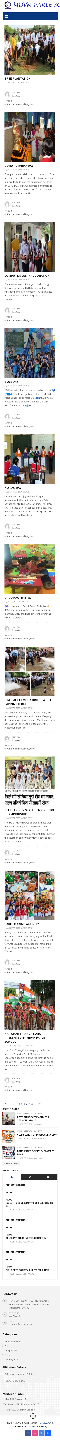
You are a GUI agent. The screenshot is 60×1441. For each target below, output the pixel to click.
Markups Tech (37, 1426)
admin (17, 96)
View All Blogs (12, 1163)
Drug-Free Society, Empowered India (27, 1270)
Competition (11, 1350)
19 (40, 1104)
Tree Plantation (17, 78)
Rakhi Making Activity (21, 924)
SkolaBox (45, 1422)
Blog (34, 1113)
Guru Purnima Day (18, 166)
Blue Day (11, 382)
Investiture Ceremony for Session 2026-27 (33, 1118)
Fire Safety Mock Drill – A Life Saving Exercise (28, 702)
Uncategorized (12, 1359)
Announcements (24, 1113)
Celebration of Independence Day (37, 1134)
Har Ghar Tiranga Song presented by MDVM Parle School (24, 1037)
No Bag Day (12, 488)
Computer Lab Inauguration (27, 275)
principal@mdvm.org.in (20, 1324)
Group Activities (17, 598)
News (39, 1113)
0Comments (23, 82)
